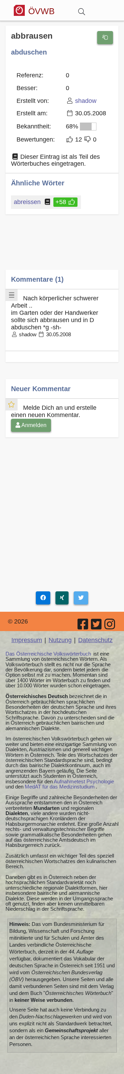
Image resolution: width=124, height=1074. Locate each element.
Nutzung (60, 640)
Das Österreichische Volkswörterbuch (48, 654)
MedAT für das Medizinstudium (60, 787)
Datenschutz (95, 640)
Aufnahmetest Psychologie (84, 781)
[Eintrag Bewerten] (105, 37)
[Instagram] (110, 626)
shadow (85, 100)
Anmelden (33, 425)
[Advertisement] (62, 247)
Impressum (26, 640)
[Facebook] (83, 626)
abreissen (27, 202)
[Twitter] (97, 626)
